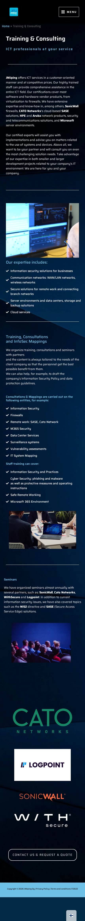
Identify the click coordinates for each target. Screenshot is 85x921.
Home (5, 26)
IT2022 (74, 888)
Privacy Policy (43, 888)
